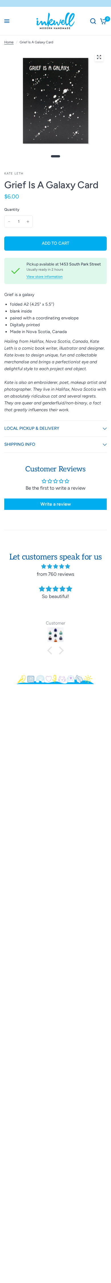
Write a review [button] (55, 504)
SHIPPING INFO (19, 444)
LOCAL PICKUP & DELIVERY (31, 428)
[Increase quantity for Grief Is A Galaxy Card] (27, 222)
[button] (51, 650)
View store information (44, 276)
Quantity (11, 209)
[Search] (93, 21)
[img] (55, 566)
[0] (102, 21)
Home (9, 42)
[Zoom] (99, 57)
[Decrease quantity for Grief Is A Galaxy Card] (9, 222)
